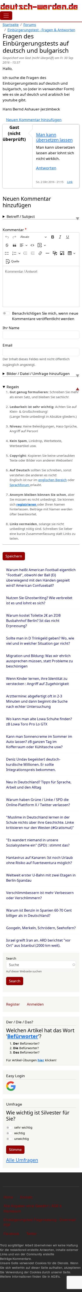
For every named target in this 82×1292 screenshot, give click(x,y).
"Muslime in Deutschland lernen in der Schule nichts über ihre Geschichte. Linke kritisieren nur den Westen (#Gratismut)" (40, 822)
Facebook (11, 1233)
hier (41, 1060)
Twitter (31, 1233)
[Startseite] (39, 6)
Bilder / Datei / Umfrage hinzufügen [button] (38, 373)
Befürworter (22, 1036)
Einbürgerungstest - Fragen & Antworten (41, 30)
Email (7, 345)
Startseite (11, 24)
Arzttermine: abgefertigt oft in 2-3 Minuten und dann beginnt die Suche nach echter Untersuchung (37, 701)
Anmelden (35, 1004)
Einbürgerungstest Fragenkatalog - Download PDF (39, 1222)
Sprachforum (20, 485)
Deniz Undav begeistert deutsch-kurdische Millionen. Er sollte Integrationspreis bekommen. (33, 764)
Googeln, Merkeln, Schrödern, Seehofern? (41, 927)
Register (13, 1004)
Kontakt (26, 1197)
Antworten (46, 168)
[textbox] (41, 286)
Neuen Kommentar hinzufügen (34, 119)
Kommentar (13, 229)
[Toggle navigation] (6, 15)
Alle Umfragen (22, 1160)
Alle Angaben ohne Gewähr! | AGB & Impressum (32, 1208)
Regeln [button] (13, 386)
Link (70, 182)
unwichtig (21, 1138)
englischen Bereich (52, 480)
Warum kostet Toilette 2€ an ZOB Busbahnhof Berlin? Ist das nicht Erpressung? (33, 620)
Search (11, 958)
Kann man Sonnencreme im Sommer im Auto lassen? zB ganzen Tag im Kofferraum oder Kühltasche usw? (39, 741)
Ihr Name (11, 327)
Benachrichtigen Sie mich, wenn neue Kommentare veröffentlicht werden (45, 316)
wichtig (19, 1133)
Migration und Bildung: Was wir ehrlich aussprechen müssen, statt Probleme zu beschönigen (39, 661)
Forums (29, 24)
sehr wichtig (23, 1127)
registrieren (26, 504)
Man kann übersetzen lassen (54, 137)
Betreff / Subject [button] (21, 216)
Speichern (13, 556)
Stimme (15, 1149)
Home (8, 1197)
